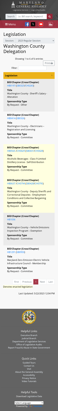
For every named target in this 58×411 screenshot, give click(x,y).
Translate (37, 406)
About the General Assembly (29, 372)
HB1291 (11, 252)
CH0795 (39, 183)
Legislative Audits (38, 10)
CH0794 (21, 183)
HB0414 (11, 118)
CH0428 (39, 150)
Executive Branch (29, 335)
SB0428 (30, 183)
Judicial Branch (29, 338)
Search (11, 16)
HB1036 (11, 219)
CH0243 (29, 85)
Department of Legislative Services (29, 341)
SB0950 (20, 252)
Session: (9, 40)
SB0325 (20, 85)
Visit (29, 368)
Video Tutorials (29, 381)
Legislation (11, 75)
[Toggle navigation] (40, 24)
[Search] (50, 16)
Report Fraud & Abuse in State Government (29, 347)
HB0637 (11, 183)
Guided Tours (29, 362)
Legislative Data (34, 396)
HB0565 (11, 150)
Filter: (14, 67)
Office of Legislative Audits (29, 344)
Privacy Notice (29, 378)
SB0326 (20, 118)
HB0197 (11, 85)
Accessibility (29, 375)
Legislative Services (20, 10)
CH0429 (21, 150)
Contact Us (29, 365)
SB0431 (30, 150)
